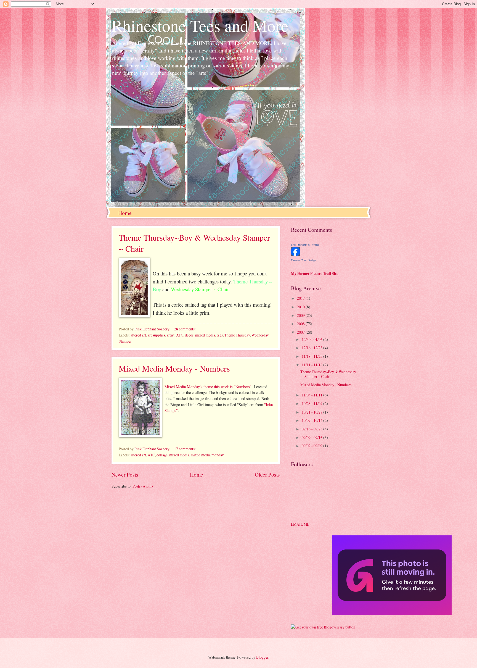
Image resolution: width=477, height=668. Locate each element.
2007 (301, 332)
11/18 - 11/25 (312, 356)
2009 (301, 315)
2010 (301, 306)
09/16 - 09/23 (312, 429)
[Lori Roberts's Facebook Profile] (295, 254)
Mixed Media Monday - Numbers (174, 368)
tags (220, 335)
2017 (301, 298)
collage (162, 454)
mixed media (205, 335)
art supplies (156, 335)
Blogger (262, 657)
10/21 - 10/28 (312, 412)
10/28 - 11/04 (312, 403)
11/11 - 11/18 (312, 364)
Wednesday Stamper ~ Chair (200, 289)
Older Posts (267, 474)
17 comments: (185, 448)
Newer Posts (125, 474)
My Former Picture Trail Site (314, 273)
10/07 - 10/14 (312, 420)
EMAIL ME (300, 524)
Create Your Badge (303, 260)
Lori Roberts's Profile (305, 244)
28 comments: (185, 329)
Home (125, 213)
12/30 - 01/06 (312, 339)
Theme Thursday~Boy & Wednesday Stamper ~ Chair (328, 374)
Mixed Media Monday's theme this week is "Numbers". (209, 386)
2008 (301, 323)
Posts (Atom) (142, 486)
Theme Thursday (237, 335)
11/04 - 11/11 (312, 395)
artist (170, 335)
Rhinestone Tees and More (200, 25)
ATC (179, 335)
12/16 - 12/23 (312, 347)
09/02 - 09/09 (312, 445)
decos (189, 335)
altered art (138, 335)
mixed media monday (207, 454)
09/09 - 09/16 (312, 437)
